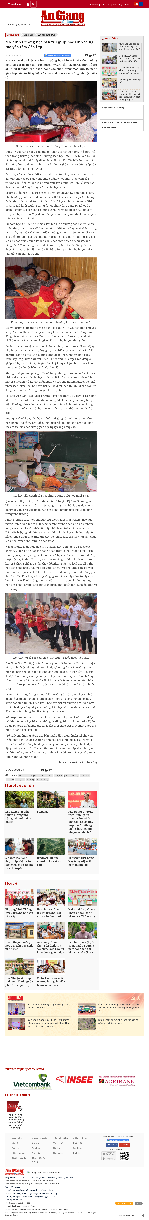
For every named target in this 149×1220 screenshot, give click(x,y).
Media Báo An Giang (38, 1160)
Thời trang (58, 1153)
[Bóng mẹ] (51, 800)
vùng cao (58, 775)
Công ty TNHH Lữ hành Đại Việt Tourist (120, 122)
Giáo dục (28, 34)
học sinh (49, 775)
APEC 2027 (85, 775)
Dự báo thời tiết (109, 127)
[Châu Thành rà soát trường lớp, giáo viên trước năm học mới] (51, 967)
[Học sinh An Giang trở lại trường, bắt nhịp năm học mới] (51, 898)
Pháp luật (77, 1143)
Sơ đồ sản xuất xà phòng (113, 107)
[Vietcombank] (32, 1081)
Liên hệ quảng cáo (99, 4)
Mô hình (22, 775)
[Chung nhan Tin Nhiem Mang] (42, 1172)
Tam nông (37, 1153)
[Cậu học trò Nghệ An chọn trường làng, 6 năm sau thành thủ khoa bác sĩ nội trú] (82, 931)
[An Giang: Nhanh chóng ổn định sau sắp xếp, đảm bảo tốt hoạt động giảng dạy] (51, 931)
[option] (32, 1081)
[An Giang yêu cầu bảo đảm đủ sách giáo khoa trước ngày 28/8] (109, 48)
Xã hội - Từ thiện (81, 1138)
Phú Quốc (20, 779)
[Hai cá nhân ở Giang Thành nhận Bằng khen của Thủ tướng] (82, 898)
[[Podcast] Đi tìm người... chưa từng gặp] (51, 847)
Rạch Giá (10, 779)
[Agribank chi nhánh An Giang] (116, 1080)
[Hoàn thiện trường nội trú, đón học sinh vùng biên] (19, 931)
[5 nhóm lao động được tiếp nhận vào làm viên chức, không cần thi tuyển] (19, 847)
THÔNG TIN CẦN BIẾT (18, 1095)
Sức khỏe (77, 1148)
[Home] (27, 4)
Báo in (138, 1203)
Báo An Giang (42, 779)
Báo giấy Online (121, 4)
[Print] (90, 55)
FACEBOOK (112, 1145)
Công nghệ (58, 1143)
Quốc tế (15, 1148)
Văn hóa (36, 1148)
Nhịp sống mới (18, 1153)
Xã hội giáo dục (46, 34)
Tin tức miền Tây (20, 1158)
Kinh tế (15, 1143)
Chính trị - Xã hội (60, 1138)
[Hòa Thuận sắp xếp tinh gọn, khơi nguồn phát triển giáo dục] (19, 967)
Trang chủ (13, 34)
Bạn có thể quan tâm (20, 785)
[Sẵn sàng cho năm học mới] (109, 83)
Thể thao (57, 1148)
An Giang (30, 779)
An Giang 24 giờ (39, 1138)
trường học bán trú (36, 775)
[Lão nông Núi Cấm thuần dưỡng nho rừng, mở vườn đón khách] (19, 800)
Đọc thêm (13, 883)
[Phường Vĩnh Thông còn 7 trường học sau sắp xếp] (19, 898)
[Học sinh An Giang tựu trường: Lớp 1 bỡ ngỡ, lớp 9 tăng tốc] (109, 60)
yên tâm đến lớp (71, 775)
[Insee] (74, 1079)
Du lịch (76, 1153)
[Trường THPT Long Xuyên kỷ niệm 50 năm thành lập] (82, 847)
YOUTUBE (124, 1145)
